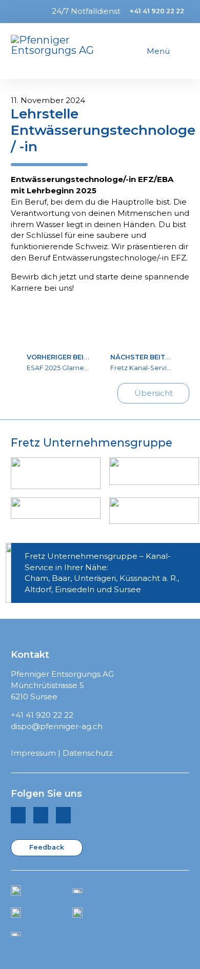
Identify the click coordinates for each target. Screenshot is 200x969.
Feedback (46, 847)
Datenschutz (88, 753)
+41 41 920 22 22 (157, 11)
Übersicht (153, 393)
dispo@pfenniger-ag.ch (57, 726)
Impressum (33, 753)
